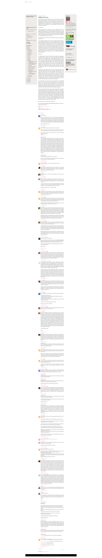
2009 (28, 49)
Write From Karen (43, 237)
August (29, 54)
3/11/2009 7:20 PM (43, 393)
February (29, 75)
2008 (28, 78)
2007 (28, 79)
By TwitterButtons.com (69, 57)
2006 (28, 80)
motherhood (43, 106)
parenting (47, 106)
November (29, 51)
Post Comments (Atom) (45, 551)
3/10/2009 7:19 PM (43, 305)
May (28, 58)
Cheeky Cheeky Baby (31, 67)
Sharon (42, 415)
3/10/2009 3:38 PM (43, 235)
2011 (28, 46)
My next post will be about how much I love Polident (32, 64)
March (29, 60)
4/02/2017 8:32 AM (43, 546)
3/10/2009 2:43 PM (43, 176)
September (29, 53)
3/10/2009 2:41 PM (43, 171)
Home (51, 549)
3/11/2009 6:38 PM (43, 385)
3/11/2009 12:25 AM (43, 347)
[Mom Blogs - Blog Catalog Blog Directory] (31, 41)
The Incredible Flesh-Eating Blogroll (70, 49)
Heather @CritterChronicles (45, 261)
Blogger (42, 538)
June (29, 57)
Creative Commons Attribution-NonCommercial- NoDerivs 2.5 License (70, 65)
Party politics (30, 65)
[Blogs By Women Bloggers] (26, 39)
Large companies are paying (45, 541)
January (29, 76)
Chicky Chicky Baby (43, 306)
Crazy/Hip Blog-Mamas (30, 31)
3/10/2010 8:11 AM (43, 519)
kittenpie (42, 459)
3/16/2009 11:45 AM (43, 501)
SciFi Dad (42, 292)
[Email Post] (49, 109)
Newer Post (40, 549)
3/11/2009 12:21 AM (43, 341)
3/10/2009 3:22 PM (43, 219)
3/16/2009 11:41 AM (43, 490)
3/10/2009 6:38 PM (43, 278)
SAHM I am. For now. (43, 17)
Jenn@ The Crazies (43, 251)
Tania (41, 190)
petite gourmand (43, 448)
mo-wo (42, 441)
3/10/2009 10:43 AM (43, 125)
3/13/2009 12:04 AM (43, 446)
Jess (41, 114)
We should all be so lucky (31, 66)
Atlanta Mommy (43, 221)
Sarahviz (42, 359)
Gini (41, 333)
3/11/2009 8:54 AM (43, 367)
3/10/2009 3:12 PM (43, 195)
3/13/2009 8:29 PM (43, 458)
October (29, 52)
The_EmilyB (42, 197)
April (28, 59)
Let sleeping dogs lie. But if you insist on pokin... (32, 62)
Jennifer (42, 166)
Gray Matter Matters (43, 386)
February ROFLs (30, 70)
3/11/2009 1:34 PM (43, 378)
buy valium (42, 535)
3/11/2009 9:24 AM (43, 373)
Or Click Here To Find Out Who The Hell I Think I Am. (71, 29)
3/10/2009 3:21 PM (43, 205)
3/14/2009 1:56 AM (43, 472)
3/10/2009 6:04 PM (43, 259)
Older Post (62, 549)
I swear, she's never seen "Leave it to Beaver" (31, 73)
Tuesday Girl (42, 162)
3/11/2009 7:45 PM (43, 403)
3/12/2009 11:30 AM (43, 436)
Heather (42, 311)
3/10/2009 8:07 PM (43, 310)
